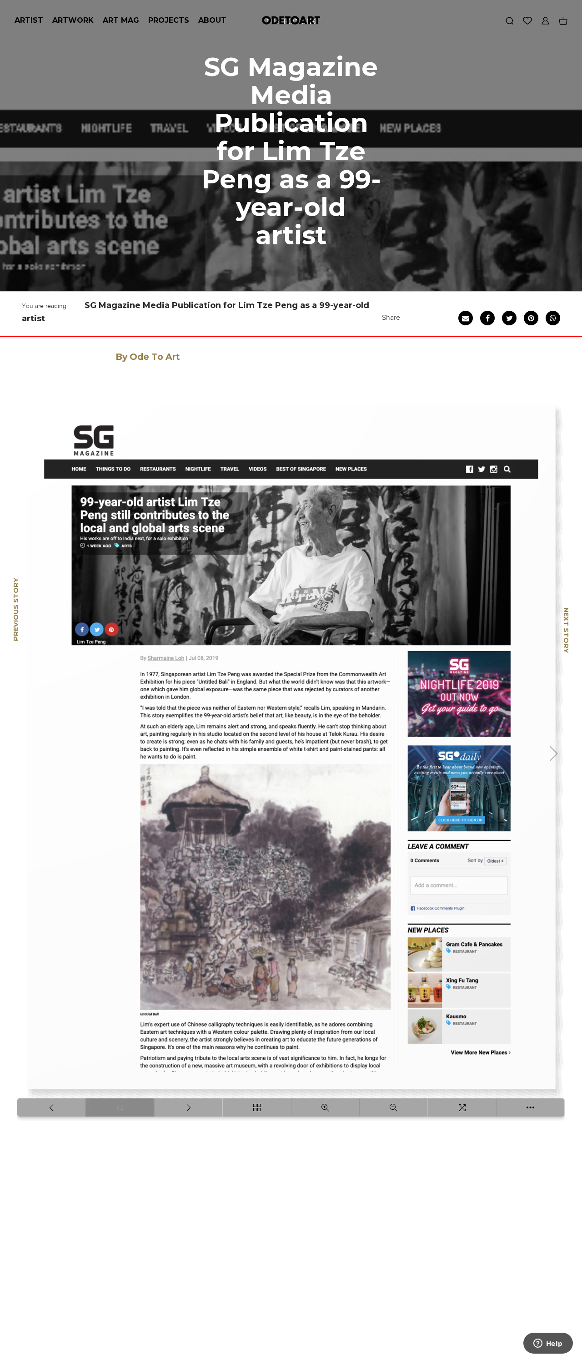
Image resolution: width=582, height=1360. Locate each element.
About (212, 20)
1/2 (120, 1108)
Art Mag (121, 20)
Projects (168, 20)
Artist (29, 20)
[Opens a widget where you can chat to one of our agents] (548, 1344)
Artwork (73, 20)
